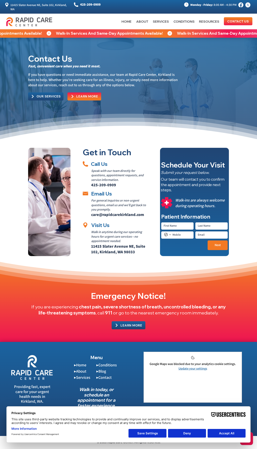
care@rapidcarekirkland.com (117, 214)
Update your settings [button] (192, 368)
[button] (207, 21)
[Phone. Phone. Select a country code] (168, 234)
